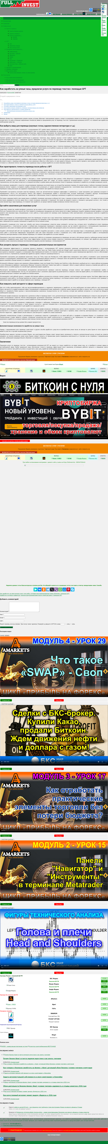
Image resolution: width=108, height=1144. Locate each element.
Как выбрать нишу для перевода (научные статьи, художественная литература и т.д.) (27, 103)
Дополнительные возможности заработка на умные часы (21, 111)
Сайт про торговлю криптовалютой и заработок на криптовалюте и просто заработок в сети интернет (31, 1143)
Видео (5, 114)
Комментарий (4, 611)
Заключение (7, 112)
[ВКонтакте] (40, 589)
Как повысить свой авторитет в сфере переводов (17, 109)
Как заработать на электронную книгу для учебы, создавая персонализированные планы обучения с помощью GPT (34, 593)
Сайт (1, 621)
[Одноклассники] (44, 589)
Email (2, 618)
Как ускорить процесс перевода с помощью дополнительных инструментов (24, 108)
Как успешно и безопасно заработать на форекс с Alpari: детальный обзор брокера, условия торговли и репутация (47, 1068)
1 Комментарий (14, 1062)
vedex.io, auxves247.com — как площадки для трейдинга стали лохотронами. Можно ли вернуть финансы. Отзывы (48, 1107)
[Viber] (56, 589)
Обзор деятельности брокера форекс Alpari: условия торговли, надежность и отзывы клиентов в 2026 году (44, 1086)
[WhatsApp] (60, 589)
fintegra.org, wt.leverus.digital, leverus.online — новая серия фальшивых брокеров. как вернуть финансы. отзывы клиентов (52, 1112)
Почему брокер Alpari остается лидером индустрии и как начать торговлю (32, 1058)
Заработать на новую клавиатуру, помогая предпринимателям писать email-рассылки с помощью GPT (31, 595)
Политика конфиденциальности (12, 1125)
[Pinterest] (68, 589)
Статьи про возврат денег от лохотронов (22, 72)
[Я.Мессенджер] (35, 589)
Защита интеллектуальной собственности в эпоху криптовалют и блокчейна (32, 1077)
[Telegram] (48, 589)
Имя (1, 614)
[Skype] (72, 589)
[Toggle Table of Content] (1, 100)
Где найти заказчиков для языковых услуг (15, 106)
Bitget (61, 364)
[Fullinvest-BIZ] (19, 7)
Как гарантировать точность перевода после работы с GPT (20, 104)
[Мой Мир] (64, 589)
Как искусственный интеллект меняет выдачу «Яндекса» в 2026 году (29, 1095)
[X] (52, 589)
